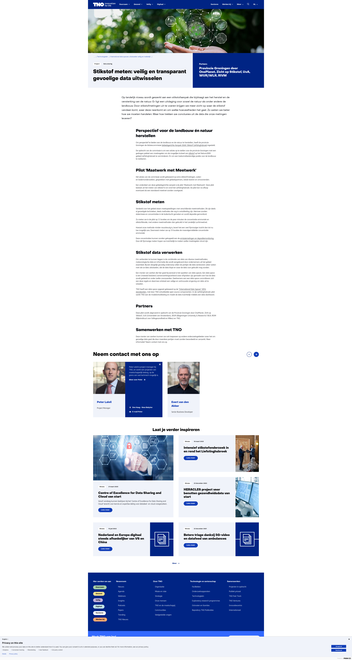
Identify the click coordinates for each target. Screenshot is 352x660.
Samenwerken (233, 581)
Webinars (122, 596)
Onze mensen (160, 601)
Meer (239, 4)
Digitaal (160, 4)
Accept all (339, 646)
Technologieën (198, 596)
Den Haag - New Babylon (142, 407)
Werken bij (226, 4)
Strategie (158, 596)
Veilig (148, 4)
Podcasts (121, 605)
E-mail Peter (137, 412)
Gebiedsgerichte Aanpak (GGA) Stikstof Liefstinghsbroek (184, 145)
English (4, 639)
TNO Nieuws (123, 619)
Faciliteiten (196, 587)
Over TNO (157, 581)
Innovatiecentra (235, 605)
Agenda (121, 591)
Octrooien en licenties (201, 605)
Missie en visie (160, 591)
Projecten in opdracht (237, 587)
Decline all (339, 650)
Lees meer (105, 510)
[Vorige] (249, 354)
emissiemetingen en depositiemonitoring (197, 238)
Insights (121, 601)
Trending (121, 615)
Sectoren (214, 4)
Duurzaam (123, 4)
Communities (160, 610)
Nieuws (121, 587)
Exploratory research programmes (206, 601)
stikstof (192, 153)
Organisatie (159, 587)
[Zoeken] (248, 4)
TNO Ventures (234, 601)
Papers (121, 610)
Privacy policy (13, 654)
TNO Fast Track (235, 596)
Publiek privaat (235, 591)
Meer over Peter (135, 380)
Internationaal (235, 610)
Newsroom (121, 581)
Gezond (137, 4)
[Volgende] (256, 354)
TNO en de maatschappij (165, 605)
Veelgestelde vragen (163, 615)
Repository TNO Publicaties (203, 610)
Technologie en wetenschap (203, 581)
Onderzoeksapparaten (201, 591)
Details (4, 654)
